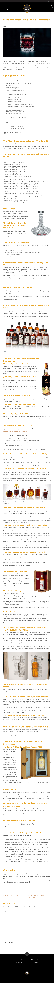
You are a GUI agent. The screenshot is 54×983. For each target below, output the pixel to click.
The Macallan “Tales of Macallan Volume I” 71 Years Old (21, 104)
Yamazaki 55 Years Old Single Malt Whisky (16, 110)
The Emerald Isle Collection (13, 87)
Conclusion (7, 133)
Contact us (46, 7)
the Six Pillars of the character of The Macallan (15, 431)
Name (6, 929)
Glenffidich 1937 (13, 119)
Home (8, 959)
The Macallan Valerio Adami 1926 (16, 96)
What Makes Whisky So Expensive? (13, 132)
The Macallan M (12, 103)
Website (6, 935)
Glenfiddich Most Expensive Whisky (15, 113)
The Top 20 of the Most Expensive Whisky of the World (20, 83)
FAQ (40, 7)
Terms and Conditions (32, 962)
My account (24, 959)
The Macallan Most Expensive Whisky (15, 90)
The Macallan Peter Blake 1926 (16, 97)
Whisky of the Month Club (10, 895)
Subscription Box (8, 8)
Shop (15, 959)
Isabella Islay (10, 85)
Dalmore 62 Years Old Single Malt (16, 128)
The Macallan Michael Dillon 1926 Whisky (18, 94)
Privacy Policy (19, 962)
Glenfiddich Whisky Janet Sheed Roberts (18, 117)
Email (31, 929)
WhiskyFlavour (29, 980)
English (49, 1)
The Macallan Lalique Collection (16, 99)
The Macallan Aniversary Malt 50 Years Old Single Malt (21, 106)
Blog (15, 7)
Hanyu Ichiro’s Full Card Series (14, 89)
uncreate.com (6, 503)
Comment (7, 911)
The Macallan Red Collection (15, 101)
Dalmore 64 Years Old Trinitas (16, 126)
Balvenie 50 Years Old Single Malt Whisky (16, 111)
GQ (7, 351)
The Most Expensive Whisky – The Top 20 (14, 80)
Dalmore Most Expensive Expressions (15, 122)
